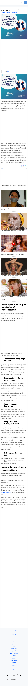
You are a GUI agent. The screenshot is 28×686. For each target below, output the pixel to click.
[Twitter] (7, 675)
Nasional (14, 644)
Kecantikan (14, 660)
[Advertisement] (14, 55)
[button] (21, 3)
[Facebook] (17, 675)
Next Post (14, 634)
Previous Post (14, 630)
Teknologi (14, 665)
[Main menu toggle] (25, 2)
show (8, 71)
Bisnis (14, 646)
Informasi (14, 658)
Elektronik (14, 655)
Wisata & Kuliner (14, 651)
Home (14, 641)
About (14, 669)
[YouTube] (20, 675)
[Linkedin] (10, 675)
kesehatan (14, 662)
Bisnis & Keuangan (6, 12)
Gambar (14, 657)
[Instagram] (14, 675)
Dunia (14, 643)
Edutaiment (14, 648)
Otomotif (14, 664)
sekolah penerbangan (6, 492)
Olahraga (14, 650)
